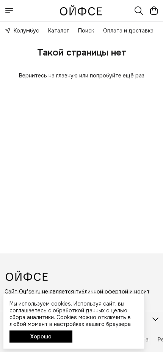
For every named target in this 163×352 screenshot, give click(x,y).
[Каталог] (9, 10)
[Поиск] (138, 10)
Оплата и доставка (128, 30)
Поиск (86, 30)
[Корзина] (153, 10)
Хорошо (41, 336)
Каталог (58, 30)
